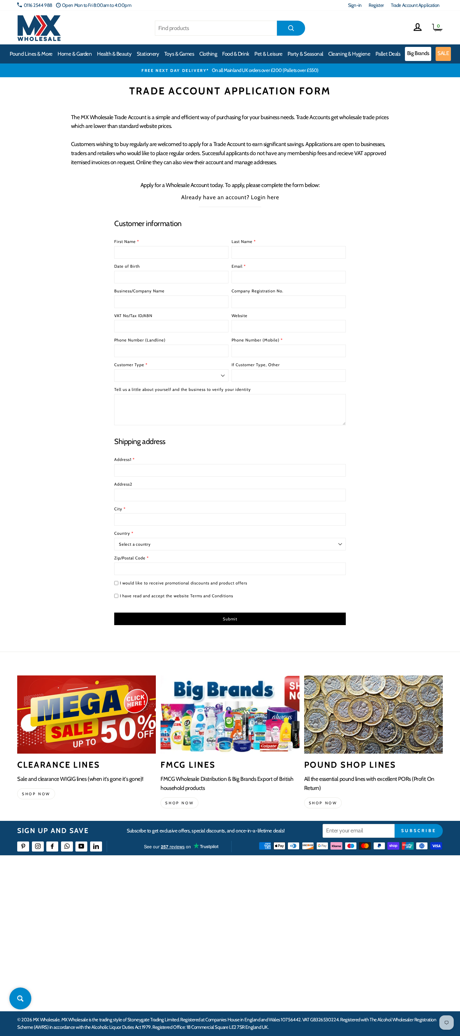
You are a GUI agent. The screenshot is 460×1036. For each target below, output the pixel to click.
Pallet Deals (388, 54)
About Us (266, 892)
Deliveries (173, 915)
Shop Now (323, 803)
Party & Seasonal (305, 54)
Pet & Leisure (268, 54)
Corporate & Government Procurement (200, 926)
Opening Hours (367, 904)
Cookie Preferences (371, 972)
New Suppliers (367, 960)
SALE (443, 53)
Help (168, 892)
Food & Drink (235, 54)
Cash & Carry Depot (371, 915)
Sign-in (355, 5)
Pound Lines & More (31, 54)
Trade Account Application (415, 5)
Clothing (208, 54)
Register (376, 5)
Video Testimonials (275, 904)
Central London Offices (374, 926)
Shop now (36, 793)
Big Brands (418, 53)
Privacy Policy (177, 960)
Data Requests (366, 983)
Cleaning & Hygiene (349, 54)
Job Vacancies (365, 949)
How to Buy (175, 904)
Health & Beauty (114, 54)
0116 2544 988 (38, 5)
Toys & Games (179, 54)
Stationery (148, 54)
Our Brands (268, 915)
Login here (265, 197)
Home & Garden (75, 54)
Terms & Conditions (181, 949)
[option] (230, 70)
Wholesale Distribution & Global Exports (200, 938)
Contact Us (363, 892)
